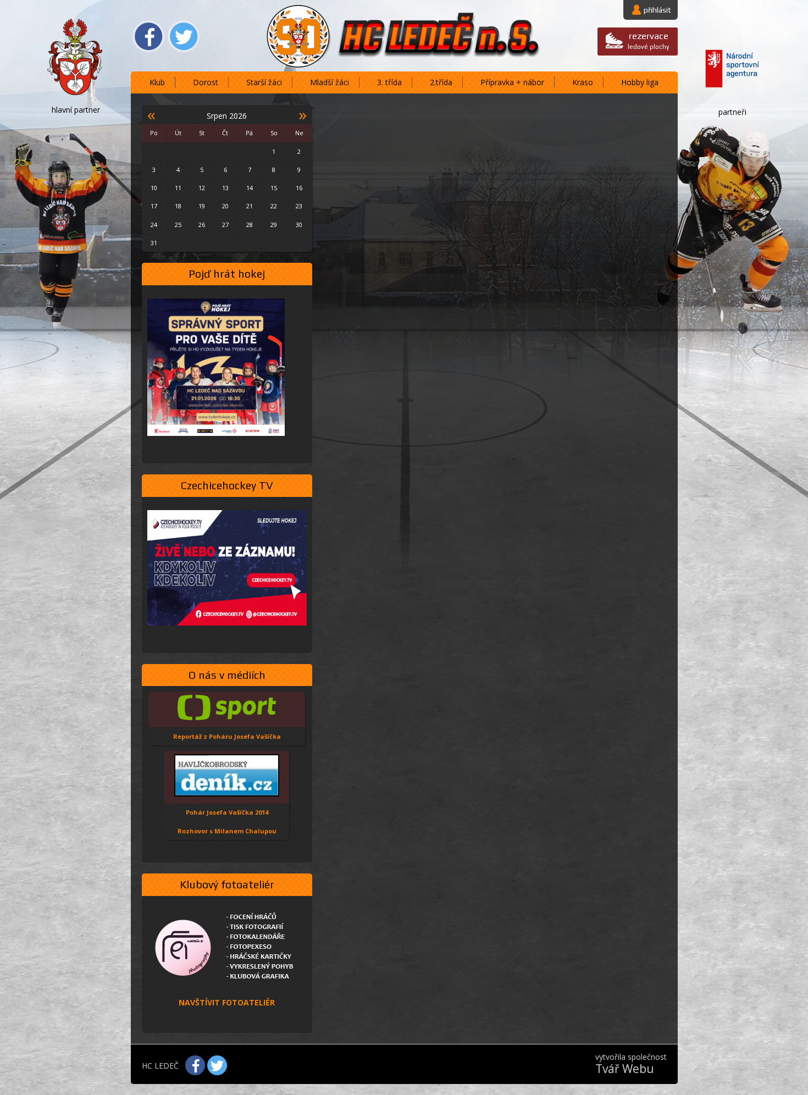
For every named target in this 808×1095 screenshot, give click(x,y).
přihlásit (657, 9)
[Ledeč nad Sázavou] (76, 59)
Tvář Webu (624, 1068)
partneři (732, 112)
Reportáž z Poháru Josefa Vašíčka (227, 736)
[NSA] (733, 70)
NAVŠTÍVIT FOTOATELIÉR (227, 1002)
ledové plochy (648, 40)
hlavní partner (76, 109)
